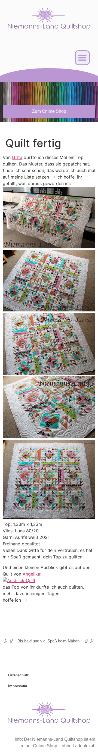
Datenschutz (18, 675)
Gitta (17, 157)
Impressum (17, 686)
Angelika (31, 574)
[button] (82, 57)
